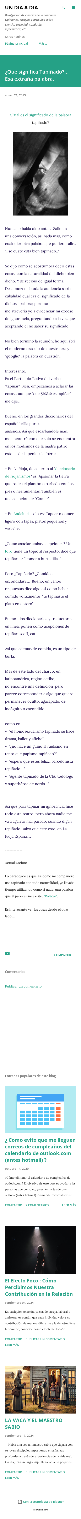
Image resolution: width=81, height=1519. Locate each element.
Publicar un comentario (23, 986)
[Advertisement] (40, 1031)
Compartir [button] (62, 955)
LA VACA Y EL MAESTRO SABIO (34, 1423)
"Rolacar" (50, 896)
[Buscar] (63, 7)
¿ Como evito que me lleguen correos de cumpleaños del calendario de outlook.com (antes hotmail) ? (40, 1149)
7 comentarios (37, 1205)
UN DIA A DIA (21, 7)
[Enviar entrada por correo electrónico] (7, 955)
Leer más (69, 1205)
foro (8, 551)
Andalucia (22, 513)
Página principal (16, 43)
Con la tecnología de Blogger (43, 1502)
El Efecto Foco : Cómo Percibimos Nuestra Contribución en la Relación (39, 1287)
